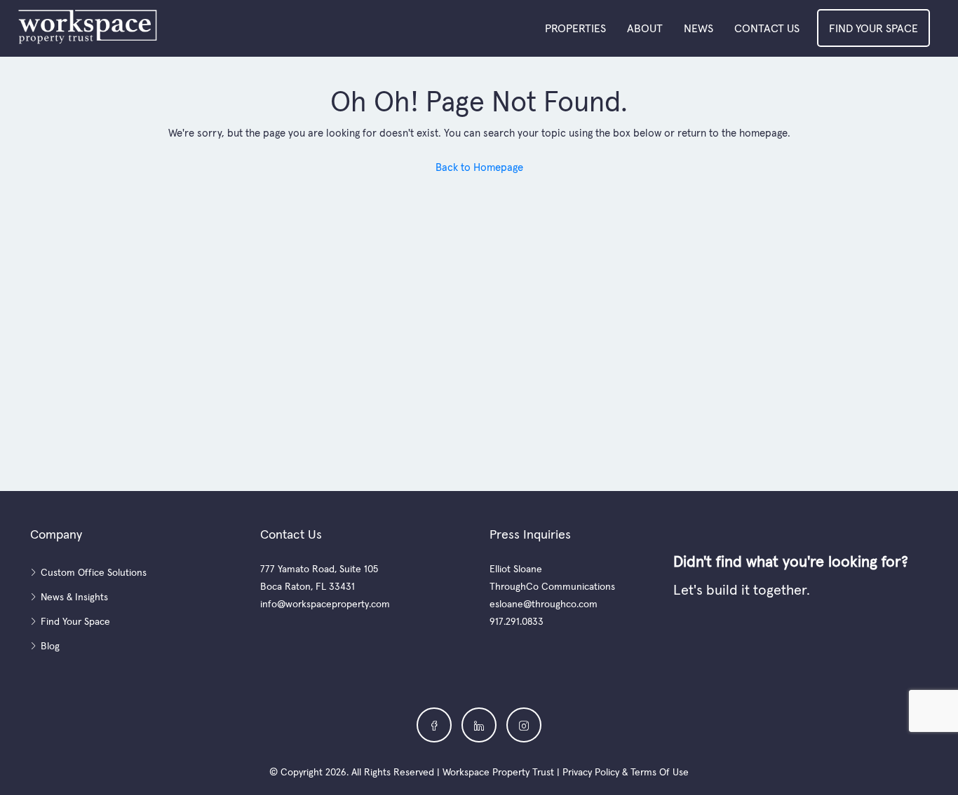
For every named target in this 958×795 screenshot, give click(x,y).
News (698, 28)
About (645, 28)
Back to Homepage (479, 167)
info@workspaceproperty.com (325, 603)
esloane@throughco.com (544, 603)
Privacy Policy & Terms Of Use (625, 772)
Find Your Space (873, 28)
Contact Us (767, 28)
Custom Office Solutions (94, 572)
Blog (50, 646)
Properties (575, 28)
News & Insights (74, 596)
